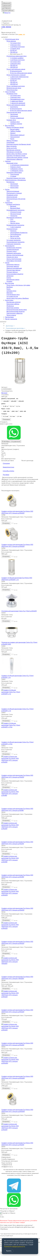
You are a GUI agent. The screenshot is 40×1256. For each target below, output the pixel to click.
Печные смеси (12, 251)
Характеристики (8, 467)
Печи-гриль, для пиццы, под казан (18, 285)
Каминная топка (12, 163)
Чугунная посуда (12, 296)
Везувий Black (15, 208)
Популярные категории (9, 1161)
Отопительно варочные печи (17, 56)
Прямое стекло (15, 167)
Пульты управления (17, 118)
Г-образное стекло (16, 169)
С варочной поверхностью (19, 77)
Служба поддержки (8, 1159)
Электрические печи (14, 112)
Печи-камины (11, 41)
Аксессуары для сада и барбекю (18, 298)
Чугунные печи (15, 43)
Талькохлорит (15, 137)
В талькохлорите (16, 71)
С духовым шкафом (16, 58)
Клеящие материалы (14, 253)
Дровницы (10, 306)
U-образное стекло (16, 170)
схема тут (21, 34)
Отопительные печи (12, 39)
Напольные (14, 116)
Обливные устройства (14, 152)
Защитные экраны (13, 308)
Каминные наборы (13, 304)
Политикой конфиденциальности (14, 1246)
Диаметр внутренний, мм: (10, 398)
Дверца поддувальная (14, 268)
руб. (6, 8)
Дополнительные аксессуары (17, 309)
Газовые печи (11, 120)
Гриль (9, 289)
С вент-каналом (15, 227)
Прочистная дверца (13, 270)
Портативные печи (13, 294)
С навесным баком (16, 101)
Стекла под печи (12, 257)
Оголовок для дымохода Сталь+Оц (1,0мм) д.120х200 (19, 611)
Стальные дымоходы (14, 244)
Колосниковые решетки (15, 274)
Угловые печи (15, 48)
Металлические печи (14, 88)
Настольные (14, 185)
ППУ (11, 219)
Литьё (7, 262)
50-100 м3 (13, 50)
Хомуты (12, 221)
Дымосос (13, 231)
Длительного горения (14, 193)
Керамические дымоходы (15, 225)
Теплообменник (15, 234)
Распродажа (9, 317)
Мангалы (10, 293)
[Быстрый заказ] (12, 523)
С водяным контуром (17, 47)
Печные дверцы (12, 272)
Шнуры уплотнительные (15, 255)
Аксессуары (14, 187)
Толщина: (4, 414)
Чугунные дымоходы (14, 240)
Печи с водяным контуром (16, 86)
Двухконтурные (15, 214)
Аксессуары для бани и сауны (17, 154)
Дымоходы (8, 202)
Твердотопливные (13, 191)
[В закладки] (14, 523)
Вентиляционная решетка (15, 311)
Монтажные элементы (14, 217)
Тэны (8, 201)
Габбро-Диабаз (15, 131)
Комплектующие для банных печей (19, 144)
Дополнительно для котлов (16, 199)
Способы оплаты (8, 471)
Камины (8, 161)
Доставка (6, 475)
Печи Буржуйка (12, 90)
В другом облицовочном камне (21, 73)
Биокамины (11, 182)
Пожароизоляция (13, 249)
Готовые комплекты (13, 204)
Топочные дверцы (13, 266)
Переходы (13, 216)
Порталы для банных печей (16, 155)
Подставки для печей (14, 261)
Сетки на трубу (12, 148)
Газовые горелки (16, 124)
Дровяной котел (12, 195)
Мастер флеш (15, 223)
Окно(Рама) (10, 142)
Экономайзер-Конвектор (18, 232)
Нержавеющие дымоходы (15, 210)
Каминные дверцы (13, 264)
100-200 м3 (13, 52)
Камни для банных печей (15, 127)
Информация (6, 1157)
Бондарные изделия (13, 150)
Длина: (3, 403)
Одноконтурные (15, 212)
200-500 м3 (14, 67)
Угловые (13, 176)
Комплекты (14, 107)
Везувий (13, 206)
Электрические (12, 197)
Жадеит (13, 133)
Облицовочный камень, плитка (17, 157)
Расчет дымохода (11, 319)
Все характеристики (8, 459)
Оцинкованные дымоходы (15, 242)
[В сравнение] (16, 523)
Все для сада (9, 283)
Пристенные (14, 174)
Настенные (14, 114)
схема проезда (6, 27)
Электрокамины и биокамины (15, 180)
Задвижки (10, 276)
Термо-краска (11, 315)
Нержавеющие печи (17, 99)
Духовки (9, 281)
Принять (8, 1251)
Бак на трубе (14, 236)
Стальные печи (15, 45)
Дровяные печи (12, 93)
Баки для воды (12, 146)
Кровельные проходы (14, 247)
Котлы (7, 189)
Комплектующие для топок (16, 178)
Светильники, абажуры (15, 159)
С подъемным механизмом (19, 165)
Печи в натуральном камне (16, 69)
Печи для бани (10, 92)
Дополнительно (12, 229)
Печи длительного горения (16, 75)
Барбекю (10, 287)
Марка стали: (5, 408)
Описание (6, 463)
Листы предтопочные (14, 259)
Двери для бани (12, 140)
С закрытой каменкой (17, 103)
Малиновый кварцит (17, 135)
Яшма (12, 139)
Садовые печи (11, 291)
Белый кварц (14, 129)
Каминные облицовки (14, 172)
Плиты (9, 278)
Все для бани (9, 125)
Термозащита (9, 246)
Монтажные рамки (13, 279)
